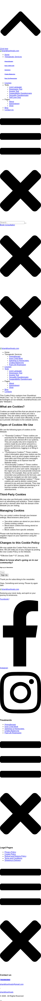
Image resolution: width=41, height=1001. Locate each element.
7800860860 (5, 980)
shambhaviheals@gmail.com (11, 984)
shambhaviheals (6, 992)
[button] (7, 225)
